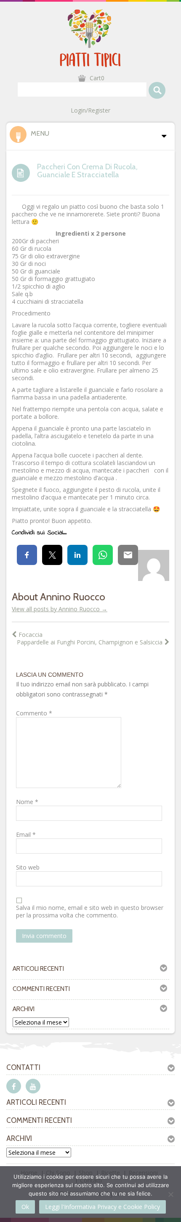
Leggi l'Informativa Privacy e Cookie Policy (102, 1207)
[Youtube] (33, 1086)
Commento (34, 713)
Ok (25, 1207)
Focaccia (31, 635)
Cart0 (97, 78)
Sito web (28, 867)
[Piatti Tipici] (90, 38)
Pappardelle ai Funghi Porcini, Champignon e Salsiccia (89, 642)
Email (26, 834)
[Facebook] (13, 1086)
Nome (27, 802)
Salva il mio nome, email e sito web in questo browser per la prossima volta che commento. (89, 911)
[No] (170, 1194)
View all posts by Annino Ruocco (59, 609)
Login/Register (90, 110)
